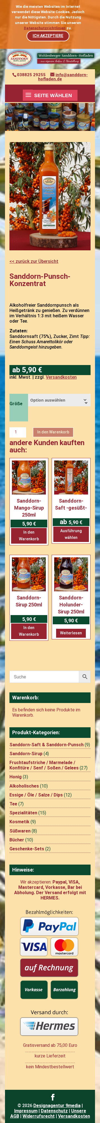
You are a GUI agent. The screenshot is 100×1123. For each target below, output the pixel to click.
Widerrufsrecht (38, 1116)
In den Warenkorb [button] (29, 535)
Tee (13, 804)
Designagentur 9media (57, 1105)
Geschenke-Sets (26, 848)
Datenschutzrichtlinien (45, 28)
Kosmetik (19, 821)
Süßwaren (20, 831)
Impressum (26, 1111)
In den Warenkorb (53, 432)
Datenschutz (54, 1111)
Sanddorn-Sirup (25, 753)
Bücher (16, 840)
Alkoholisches (24, 786)
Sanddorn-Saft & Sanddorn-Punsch (46, 744)
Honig (15, 776)
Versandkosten (61, 377)
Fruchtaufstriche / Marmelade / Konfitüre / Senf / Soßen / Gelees (44, 765)
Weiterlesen (71, 633)
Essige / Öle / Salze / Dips (36, 795)
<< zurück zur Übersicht (33, 261)
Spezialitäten (23, 812)
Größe (15, 403)
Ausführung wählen (71, 534)
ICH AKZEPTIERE (47, 35)
